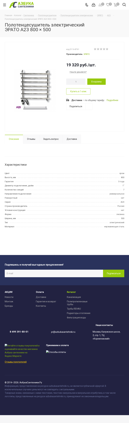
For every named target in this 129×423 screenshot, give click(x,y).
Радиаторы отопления (78, 313)
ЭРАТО (87, 54)
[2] (98, 49)
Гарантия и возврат (46, 301)
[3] (101, 49)
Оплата (40, 292)
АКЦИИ (8, 292)
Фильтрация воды (76, 317)
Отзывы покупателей (16, 362)
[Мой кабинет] (93, 5)
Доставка (41, 297)
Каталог (71, 292)
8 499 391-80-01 (19, 331)
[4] (104, 49)
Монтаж (9, 301)
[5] (107, 49)
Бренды (9, 306)
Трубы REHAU (74, 308)
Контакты (41, 306)
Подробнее (112, 100)
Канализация (74, 297)
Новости (9, 297)
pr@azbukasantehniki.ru (63, 332)
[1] (95, 49)
